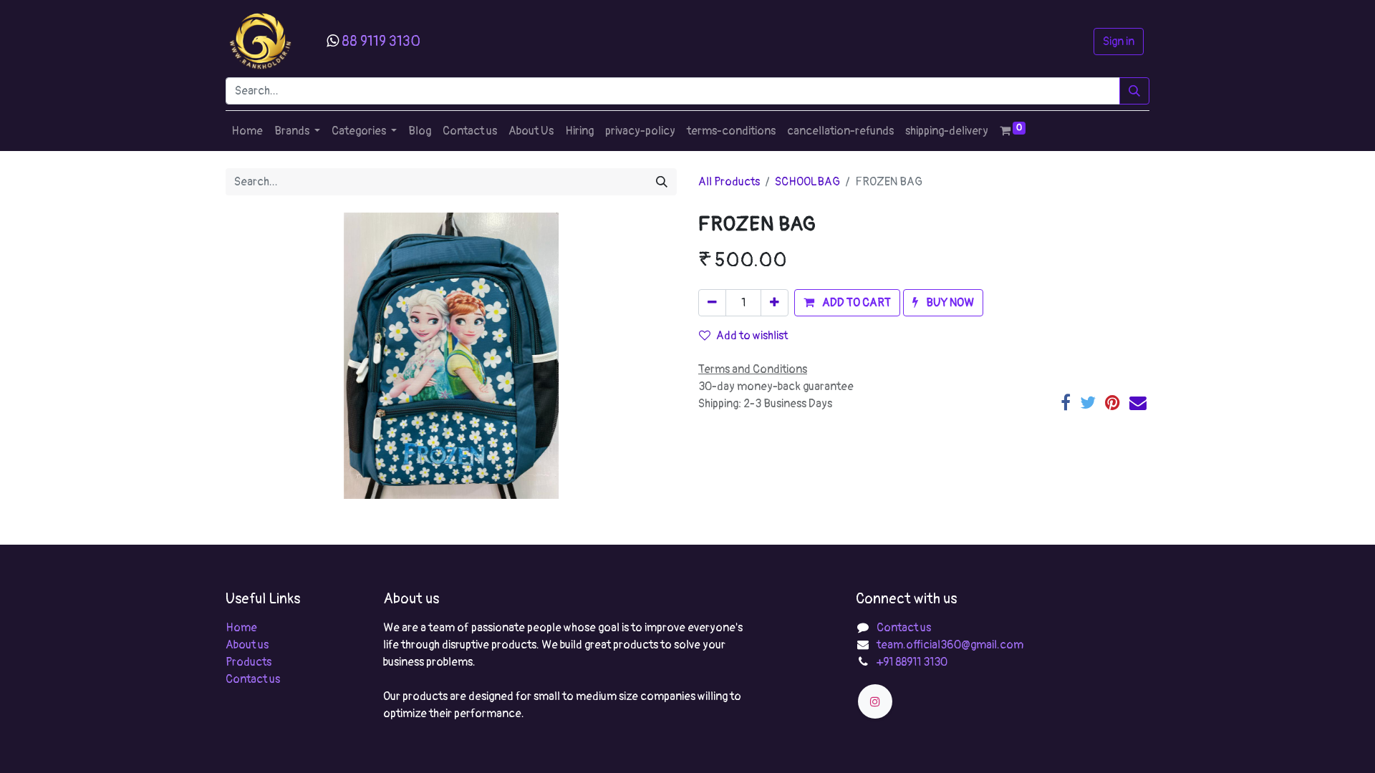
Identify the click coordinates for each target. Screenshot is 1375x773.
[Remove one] (712, 302)
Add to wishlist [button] (752, 336)
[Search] (1134, 90)
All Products (729, 182)
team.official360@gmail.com (950, 645)
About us (247, 645)
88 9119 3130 (381, 41)
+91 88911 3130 (912, 662)
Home (241, 628)
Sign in (1118, 41)
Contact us (253, 679)
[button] (847, 302)
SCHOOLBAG (807, 182)
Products (248, 662)
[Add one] (774, 302)
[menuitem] (247, 131)
